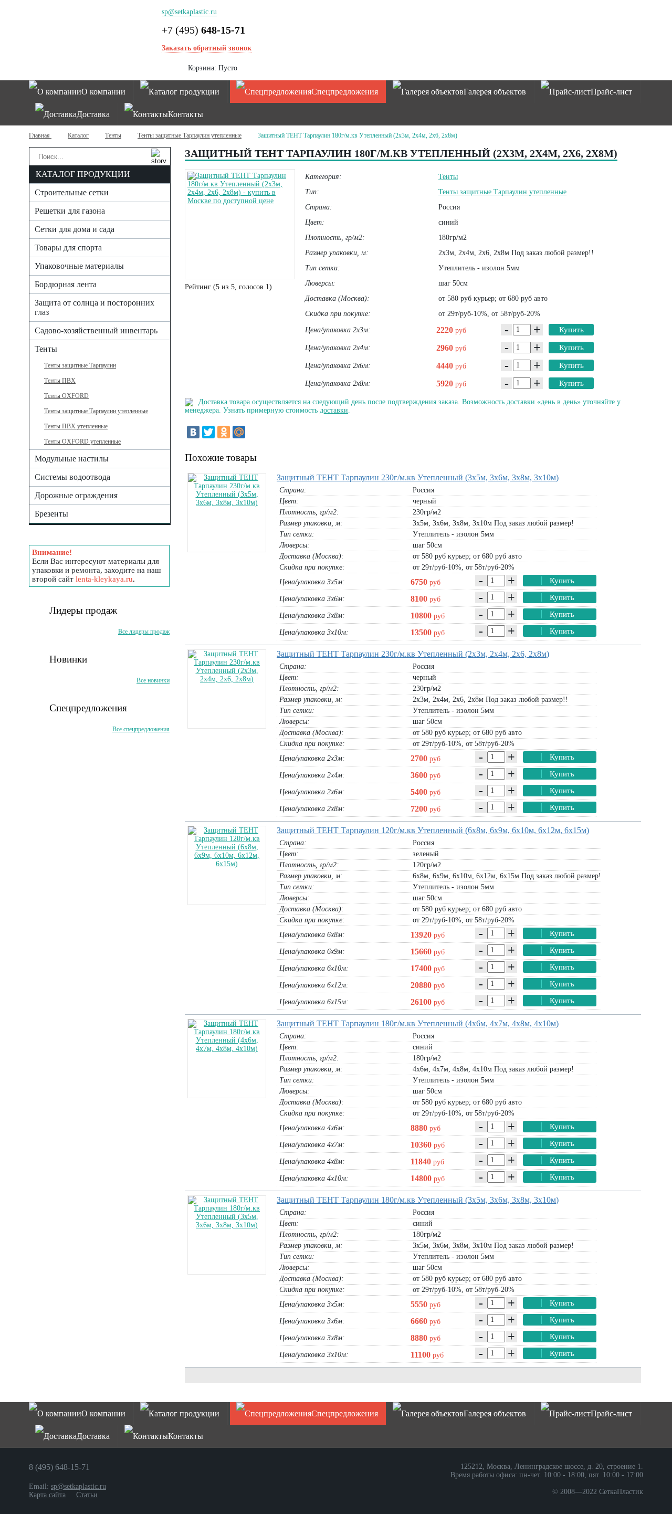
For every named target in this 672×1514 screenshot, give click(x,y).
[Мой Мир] (239, 432)
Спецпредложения (344, 91)
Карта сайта (47, 1495)
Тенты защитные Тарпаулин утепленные (190, 135)
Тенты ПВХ (60, 380)
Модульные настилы (72, 458)
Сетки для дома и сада (74, 229)
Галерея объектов (495, 91)
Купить (571, 329)
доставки (334, 410)
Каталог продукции (184, 91)
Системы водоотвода (72, 476)
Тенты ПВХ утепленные (76, 426)
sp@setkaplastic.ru (189, 12)
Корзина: (212, 68)
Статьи (87, 1495)
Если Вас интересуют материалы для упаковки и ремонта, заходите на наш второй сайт (96, 565)
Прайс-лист (611, 91)
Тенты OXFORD (66, 395)
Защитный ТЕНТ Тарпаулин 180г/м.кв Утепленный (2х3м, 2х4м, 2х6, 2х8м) (357, 135)
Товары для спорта (68, 247)
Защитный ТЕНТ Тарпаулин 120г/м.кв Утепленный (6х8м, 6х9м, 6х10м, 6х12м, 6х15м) (433, 830)
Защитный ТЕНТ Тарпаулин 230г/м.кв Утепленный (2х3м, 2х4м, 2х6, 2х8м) (413, 653)
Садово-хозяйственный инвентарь (96, 330)
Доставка (93, 114)
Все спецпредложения (141, 729)
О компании (103, 91)
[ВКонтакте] (193, 432)
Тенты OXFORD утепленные (82, 441)
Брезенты (51, 513)
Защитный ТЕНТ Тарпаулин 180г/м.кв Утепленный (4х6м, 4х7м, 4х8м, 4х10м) (418, 1023)
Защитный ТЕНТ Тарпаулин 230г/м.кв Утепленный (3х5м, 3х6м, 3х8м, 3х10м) (418, 477)
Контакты (185, 114)
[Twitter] (208, 432)
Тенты (113, 135)
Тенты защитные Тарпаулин (80, 365)
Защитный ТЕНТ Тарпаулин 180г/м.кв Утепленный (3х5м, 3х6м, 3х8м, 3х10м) (418, 1199)
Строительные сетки (72, 192)
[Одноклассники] (223, 432)
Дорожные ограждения (76, 495)
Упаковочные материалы (79, 265)
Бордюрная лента (66, 284)
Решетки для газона (70, 210)
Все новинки (153, 680)
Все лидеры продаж (144, 631)
